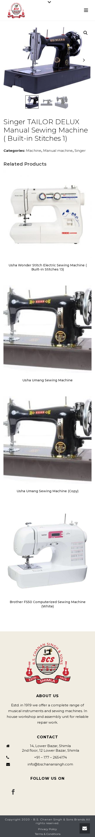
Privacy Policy (47, 829)
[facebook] (13, 792)
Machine (33, 150)
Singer (80, 150)
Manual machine (58, 150)
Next (84, 60)
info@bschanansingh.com (50, 764)
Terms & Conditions (47, 834)
